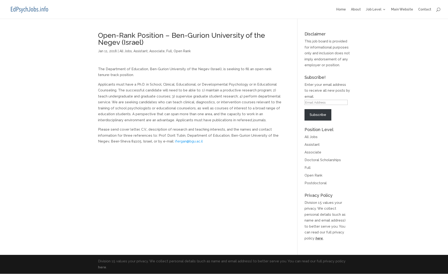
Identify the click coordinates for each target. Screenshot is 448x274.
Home (341, 9)
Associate (157, 51)
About (356, 9)
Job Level (373, 9)
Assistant (140, 51)
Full (169, 51)
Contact (424, 9)
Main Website (402, 9)
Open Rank (182, 51)
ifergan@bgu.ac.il (189, 141)
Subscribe (318, 115)
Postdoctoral (315, 183)
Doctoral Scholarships (322, 160)
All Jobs (125, 51)
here (319, 238)
